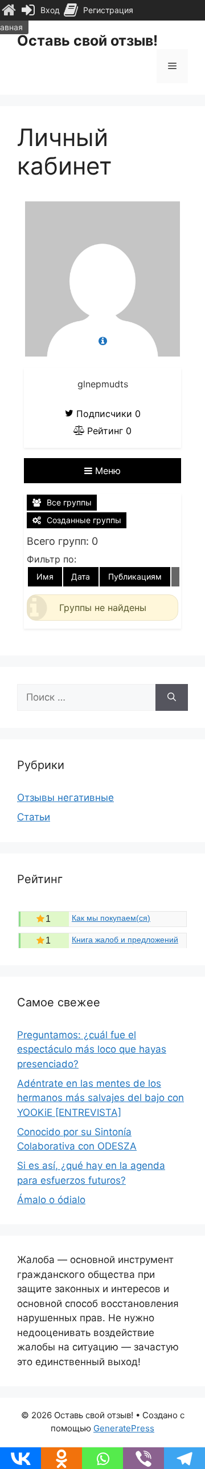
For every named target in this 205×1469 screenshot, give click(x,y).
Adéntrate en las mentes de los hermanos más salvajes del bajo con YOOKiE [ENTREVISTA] (100, 1098)
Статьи (33, 817)
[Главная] (8, 10)
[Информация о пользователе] (103, 341)
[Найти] (171, 697)
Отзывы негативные (65, 797)
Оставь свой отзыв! (87, 40)
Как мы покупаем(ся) (111, 917)
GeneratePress (123, 1428)
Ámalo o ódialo (51, 1199)
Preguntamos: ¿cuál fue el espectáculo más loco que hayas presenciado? (91, 1049)
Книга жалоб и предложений (125, 939)
